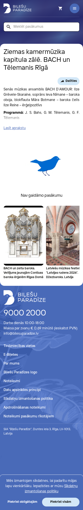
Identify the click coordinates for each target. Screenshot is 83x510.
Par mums (11, 363)
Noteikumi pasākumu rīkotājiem (29, 416)
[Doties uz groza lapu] (54, 8)
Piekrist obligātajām (22, 501)
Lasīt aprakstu (15, 128)
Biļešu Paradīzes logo (20, 372)
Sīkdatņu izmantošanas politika (28, 398)
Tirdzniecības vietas (19, 346)
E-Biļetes (11, 354)
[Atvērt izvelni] (74, 8)
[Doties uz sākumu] (25, 297)
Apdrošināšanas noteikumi (25, 407)
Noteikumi (12, 381)
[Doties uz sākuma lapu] (17, 8)
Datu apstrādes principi (22, 390)
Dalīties (71, 81)
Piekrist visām (60, 501)
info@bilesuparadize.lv (21, 333)
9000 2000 (25, 313)
